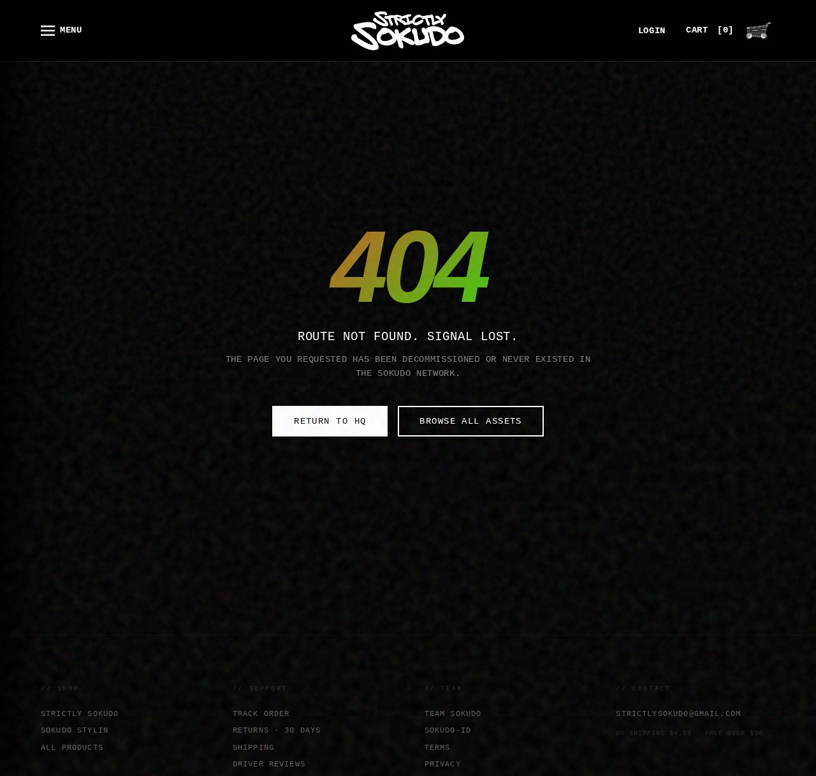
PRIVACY (443, 764)
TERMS (438, 747)
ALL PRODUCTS (72, 747)
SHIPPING (253, 747)
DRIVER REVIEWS (269, 764)
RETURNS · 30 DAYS (277, 730)
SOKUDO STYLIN (74, 730)
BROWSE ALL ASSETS (470, 421)
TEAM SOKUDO (453, 714)
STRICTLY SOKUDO (80, 714)
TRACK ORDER (261, 714)
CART (710, 30)
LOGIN (652, 31)
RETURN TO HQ (330, 421)
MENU (71, 30)
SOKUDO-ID (448, 730)
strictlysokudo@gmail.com (678, 714)
